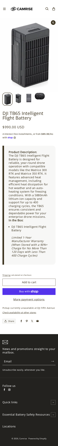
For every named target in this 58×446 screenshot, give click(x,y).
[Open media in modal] (53, 22)
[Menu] (4, 9)
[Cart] (54, 9)
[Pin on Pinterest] (27, 321)
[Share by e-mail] (37, 321)
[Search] (47, 9)
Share (11, 321)
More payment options (29, 299)
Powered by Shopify (37, 438)
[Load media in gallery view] (7, 99)
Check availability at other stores (19, 312)
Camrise (23, 438)
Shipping (6, 275)
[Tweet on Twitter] (32, 321)
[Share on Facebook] (21, 321)
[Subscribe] (52, 361)
